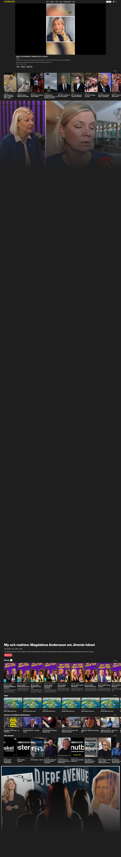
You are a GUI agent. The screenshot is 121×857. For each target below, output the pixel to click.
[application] (60, 29)
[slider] (60, 54)
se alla (115, 70)
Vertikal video (29, 66)
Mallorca (23, 66)
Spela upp (9, 655)
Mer (73, 1)
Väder (18, 66)
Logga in (109, 1)
